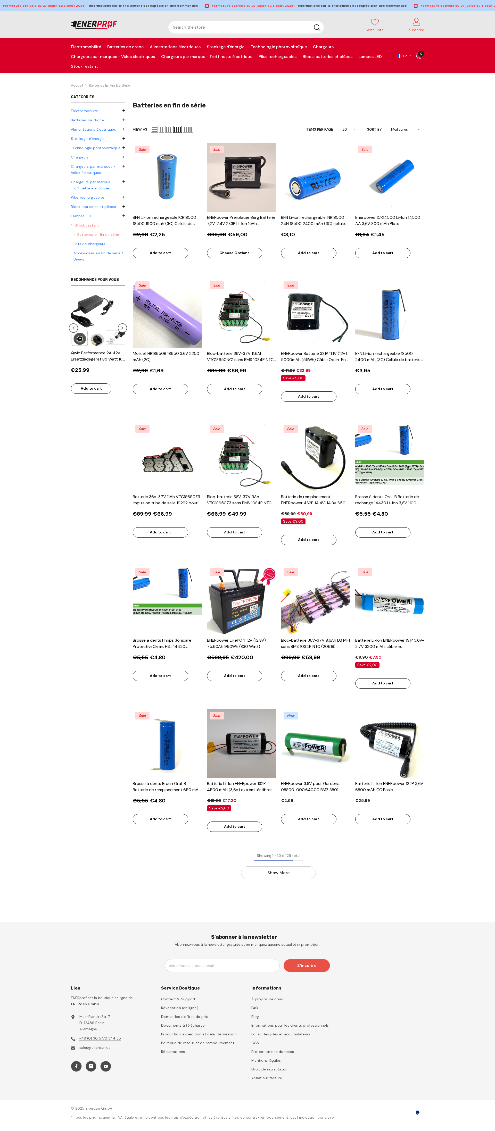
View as (140, 129)
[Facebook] (76, 1066)
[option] (98, 346)
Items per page (319, 129)
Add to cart (91, 388)
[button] (98, 157)
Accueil (77, 85)
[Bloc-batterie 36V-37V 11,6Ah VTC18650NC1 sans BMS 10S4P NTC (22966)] (241, 313)
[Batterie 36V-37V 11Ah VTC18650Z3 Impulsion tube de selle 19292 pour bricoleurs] (167, 456)
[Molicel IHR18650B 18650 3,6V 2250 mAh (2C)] (167, 313)
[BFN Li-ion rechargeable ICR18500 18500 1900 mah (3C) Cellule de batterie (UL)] (167, 177)
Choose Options (234, 252)
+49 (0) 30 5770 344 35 (100, 1038)
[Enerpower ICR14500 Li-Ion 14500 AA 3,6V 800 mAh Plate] (389, 177)
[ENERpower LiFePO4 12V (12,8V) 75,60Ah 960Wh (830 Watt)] (241, 600)
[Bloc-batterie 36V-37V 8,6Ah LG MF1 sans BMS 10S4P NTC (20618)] (315, 600)
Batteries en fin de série (109, 85)
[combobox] (239, 27)
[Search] (246, 27)
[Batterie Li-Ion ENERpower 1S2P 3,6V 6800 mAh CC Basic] (389, 743)
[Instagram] (91, 1066)
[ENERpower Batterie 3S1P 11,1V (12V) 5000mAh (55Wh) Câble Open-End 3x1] (315, 313)
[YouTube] (105, 1066)
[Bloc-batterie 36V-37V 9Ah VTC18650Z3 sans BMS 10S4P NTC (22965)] (241, 456)
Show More (278, 872)
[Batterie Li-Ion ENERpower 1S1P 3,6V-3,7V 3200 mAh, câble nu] (389, 600)
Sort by (374, 129)
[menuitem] (98, 110)
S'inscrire (307, 965)
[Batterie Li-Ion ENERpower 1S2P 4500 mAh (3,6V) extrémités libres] (241, 743)
